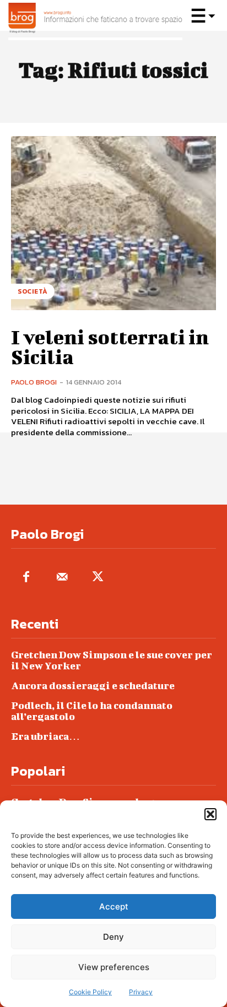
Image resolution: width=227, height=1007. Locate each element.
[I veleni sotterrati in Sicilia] (113, 223)
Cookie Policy (90, 992)
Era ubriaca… (45, 736)
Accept (113, 906)
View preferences (113, 967)
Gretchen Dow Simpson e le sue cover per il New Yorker (111, 660)
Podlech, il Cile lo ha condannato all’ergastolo (91, 711)
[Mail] (62, 577)
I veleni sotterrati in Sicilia (110, 346)
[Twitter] (98, 577)
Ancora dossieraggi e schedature (93, 685)
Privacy (141, 992)
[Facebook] (26, 577)
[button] (210, 814)
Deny (113, 937)
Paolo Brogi (34, 382)
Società (33, 291)
